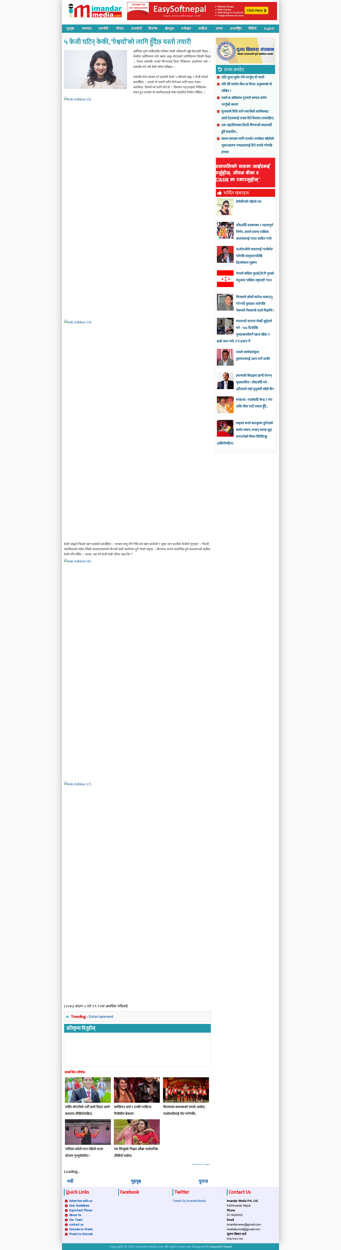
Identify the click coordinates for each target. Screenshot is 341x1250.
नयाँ (70, 1181)
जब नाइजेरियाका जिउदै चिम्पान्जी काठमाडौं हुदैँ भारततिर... (246, 128)
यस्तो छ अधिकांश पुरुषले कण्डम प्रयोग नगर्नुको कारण (244, 101)
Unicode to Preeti (81, 1229)
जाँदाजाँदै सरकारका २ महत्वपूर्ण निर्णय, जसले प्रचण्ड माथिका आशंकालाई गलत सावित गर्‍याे (254, 231)
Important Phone (80, 1210)
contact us (76, 1224)
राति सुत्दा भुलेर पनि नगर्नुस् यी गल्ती (242, 77)
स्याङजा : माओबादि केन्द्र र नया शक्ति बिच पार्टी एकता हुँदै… (254, 403)
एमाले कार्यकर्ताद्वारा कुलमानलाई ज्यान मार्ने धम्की (253, 355)
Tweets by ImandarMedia (189, 1201)
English (269, 28)
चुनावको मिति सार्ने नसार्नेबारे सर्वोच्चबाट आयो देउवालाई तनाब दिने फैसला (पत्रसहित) (247, 115)
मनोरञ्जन (186, 28)
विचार (120, 28)
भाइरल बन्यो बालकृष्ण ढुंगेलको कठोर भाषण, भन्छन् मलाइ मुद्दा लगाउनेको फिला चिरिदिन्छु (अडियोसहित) (245, 433)
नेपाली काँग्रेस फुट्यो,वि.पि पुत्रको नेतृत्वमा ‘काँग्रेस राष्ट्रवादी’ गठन (255, 277)
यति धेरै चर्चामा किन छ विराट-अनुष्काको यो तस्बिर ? (246, 88)
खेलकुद (169, 28)
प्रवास (219, 28)
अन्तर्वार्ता (136, 28)
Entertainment (101, 1016)
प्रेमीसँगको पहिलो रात (248, 202)
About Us (75, 1215)
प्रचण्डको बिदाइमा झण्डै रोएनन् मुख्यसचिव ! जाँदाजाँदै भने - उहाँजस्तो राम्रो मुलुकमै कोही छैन (255, 382)
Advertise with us (80, 1201)
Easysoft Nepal (221, 1246)
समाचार (87, 28)
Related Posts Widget (201, 1164)
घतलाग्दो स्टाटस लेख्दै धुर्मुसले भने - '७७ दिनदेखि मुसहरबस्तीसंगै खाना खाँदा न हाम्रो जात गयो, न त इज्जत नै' (244, 331)
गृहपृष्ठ (70, 28)
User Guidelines (79, 1205)
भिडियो (252, 28)
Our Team (75, 1220)
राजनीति (103, 28)
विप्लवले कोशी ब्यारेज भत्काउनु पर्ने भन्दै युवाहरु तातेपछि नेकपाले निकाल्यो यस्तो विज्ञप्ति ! (255, 303)
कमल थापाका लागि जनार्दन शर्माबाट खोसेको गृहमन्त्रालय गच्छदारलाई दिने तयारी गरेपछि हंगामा (247, 145)
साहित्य (203, 28)
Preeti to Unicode (81, 1234)
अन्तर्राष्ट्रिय (236, 28)
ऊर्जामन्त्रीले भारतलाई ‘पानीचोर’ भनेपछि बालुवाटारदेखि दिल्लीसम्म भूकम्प (254, 256)
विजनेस (153, 28)
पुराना (203, 1181)
